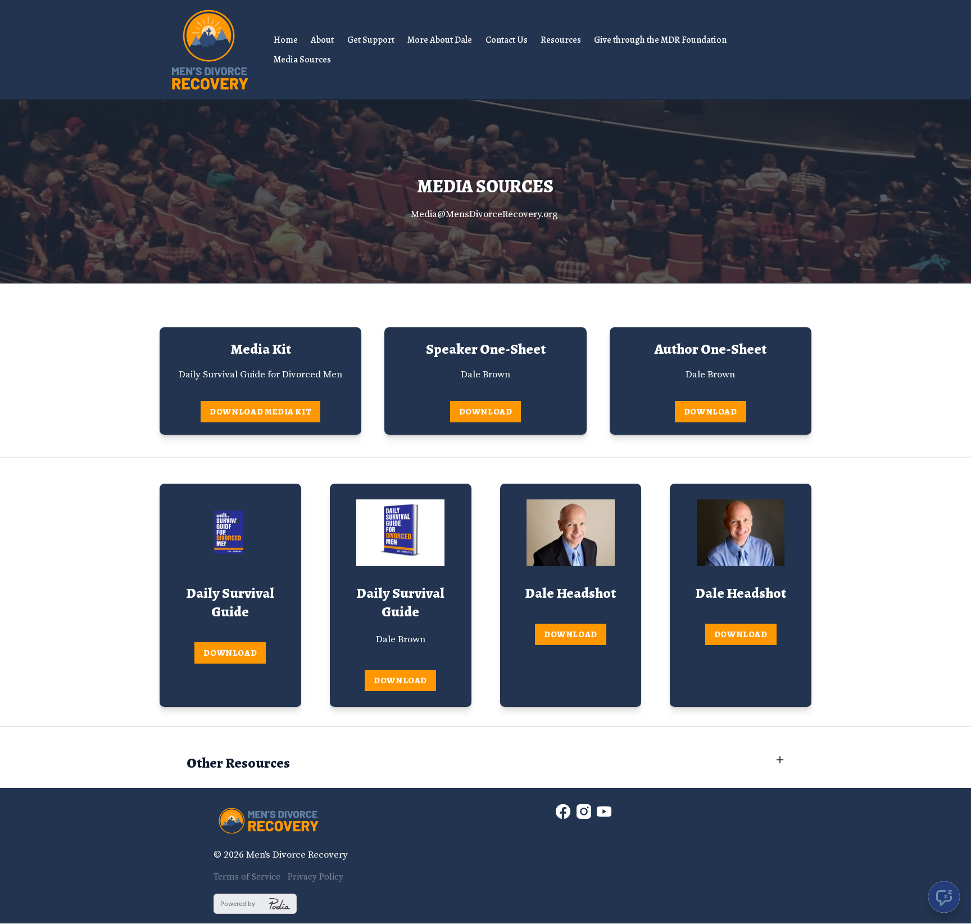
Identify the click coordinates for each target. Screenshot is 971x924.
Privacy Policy (315, 877)
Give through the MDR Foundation (660, 40)
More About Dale (439, 40)
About (322, 40)
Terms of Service (247, 877)
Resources (561, 40)
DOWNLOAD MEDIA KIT (260, 411)
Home (286, 40)
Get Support (370, 40)
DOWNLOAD (485, 411)
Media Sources (302, 59)
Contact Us (507, 40)
